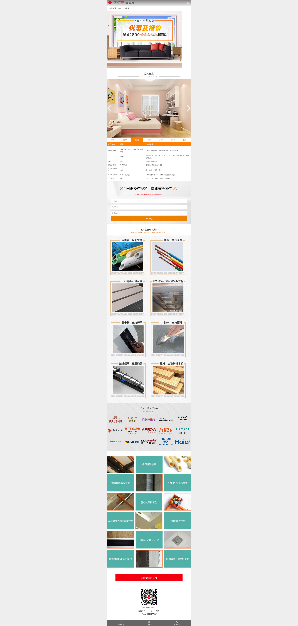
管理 (157, 611)
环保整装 (126, 8)
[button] (109, 108)
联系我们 (142, 611)
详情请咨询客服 (149, 577)
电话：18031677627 (149, 614)
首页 (119, 8)
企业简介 (150, 611)
